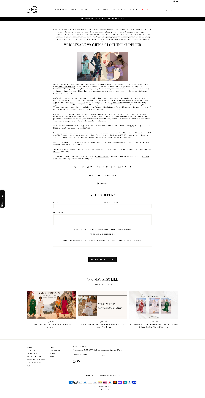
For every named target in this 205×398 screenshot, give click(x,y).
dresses (107, 100)
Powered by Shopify (102, 390)
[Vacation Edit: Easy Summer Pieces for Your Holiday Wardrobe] (102, 305)
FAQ (28, 366)
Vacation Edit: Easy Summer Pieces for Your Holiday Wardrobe (102, 325)
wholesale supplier (67, 86)
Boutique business (60, 29)
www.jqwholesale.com (102, 175)
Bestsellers (118, 10)
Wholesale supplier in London (64, 39)
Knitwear (133, 10)
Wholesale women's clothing (113, 39)
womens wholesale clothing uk (135, 39)
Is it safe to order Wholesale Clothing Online (136, 29)
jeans (72, 102)
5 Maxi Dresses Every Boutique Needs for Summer (51, 325)
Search (29, 347)
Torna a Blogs (104, 259)
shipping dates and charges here (117, 137)
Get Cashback (2, 197)
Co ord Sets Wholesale (97, 29)
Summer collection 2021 (103, 33)
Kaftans (57, 31)
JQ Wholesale (59, 98)
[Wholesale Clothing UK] (58, 86)
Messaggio (59, 212)
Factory (53, 347)
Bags (105, 10)
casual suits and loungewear (80, 100)
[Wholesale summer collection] (102, 66)
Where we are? (55, 350)
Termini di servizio (125, 240)
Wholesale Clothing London (92, 34)
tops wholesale (118, 33)
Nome (56, 202)
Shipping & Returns (34, 356)
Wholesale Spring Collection (108, 38)
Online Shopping (85, 31)
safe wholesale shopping (117, 31)
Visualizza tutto (102, 284)
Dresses (85, 10)
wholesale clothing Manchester (114, 34)
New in (73, 10)
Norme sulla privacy (107, 240)
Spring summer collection (136, 31)
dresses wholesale (112, 29)
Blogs (52, 356)
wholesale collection (76, 149)
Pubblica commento (102, 234)
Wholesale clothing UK (134, 34)
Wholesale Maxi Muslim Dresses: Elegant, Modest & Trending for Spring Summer (154, 325)
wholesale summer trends (142, 38)
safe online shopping (99, 31)
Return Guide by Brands (36, 360)
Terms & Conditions (34, 363)
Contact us (31, 350)
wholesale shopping (90, 38)
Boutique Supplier (74, 29)
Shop (79, 144)
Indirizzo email (112, 202)
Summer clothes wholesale (84, 33)
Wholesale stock (126, 38)
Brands (52, 353)
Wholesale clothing (74, 34)
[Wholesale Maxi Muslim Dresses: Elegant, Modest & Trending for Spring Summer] (153, 305)
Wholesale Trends (95, 39)
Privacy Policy (32, 353)
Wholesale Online (76, 38)
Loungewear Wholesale (69, 31)
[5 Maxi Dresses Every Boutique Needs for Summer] (51, 305)
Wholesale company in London (73, 36)
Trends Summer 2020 (132, 33)
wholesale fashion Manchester (132, 36)
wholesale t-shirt (82, 39)
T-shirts (81, 102)
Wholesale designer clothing (95, 36)
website (68, 119)
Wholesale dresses (113, 36)
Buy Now (84, 29)
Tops (97, 10)
